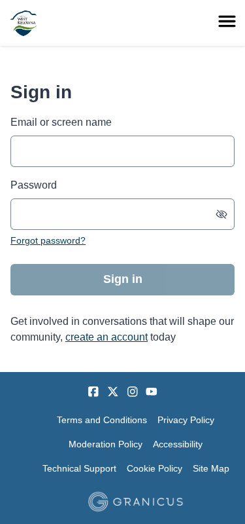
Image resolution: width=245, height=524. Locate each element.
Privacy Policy (185, 420)
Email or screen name (61, 122)
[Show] (221, 214)
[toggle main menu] (227, 21)
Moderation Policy (105, 444)
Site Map (211, 468)
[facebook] (93, 392)
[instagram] (132, 392)
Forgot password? (48, 240)
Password (33, 185)
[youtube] (151, 392)
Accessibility (178, 444)
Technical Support (79, 468)
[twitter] (113, 392)
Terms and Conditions (102, 420)
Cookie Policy (154, 468)
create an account (106, 337)
